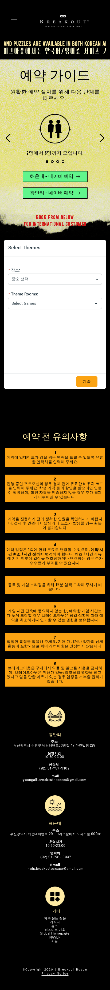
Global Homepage (55, 933)
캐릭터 (55, 922)
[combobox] (52, 279)
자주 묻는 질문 (55, 918)
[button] (14, 21)
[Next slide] (101, 138)
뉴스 (55, 926)
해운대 (55, 823)
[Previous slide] (8, 138)
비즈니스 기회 (55, 929)
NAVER (55, 937)
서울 (54, 941)
